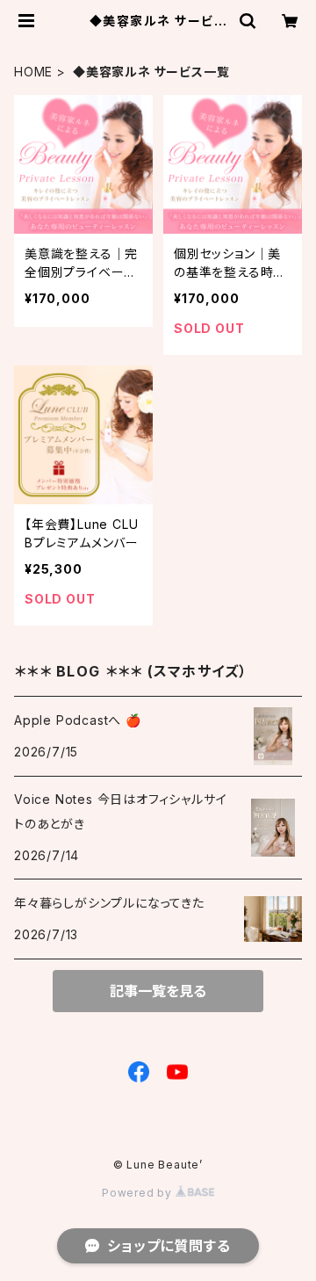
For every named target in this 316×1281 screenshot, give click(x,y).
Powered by (139, 1192)
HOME (33, 71)
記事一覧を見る (158, 991)
